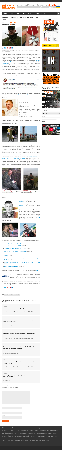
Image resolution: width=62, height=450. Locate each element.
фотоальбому (37, 199)
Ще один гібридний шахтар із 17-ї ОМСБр (12, 245)
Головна (5, 13)
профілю (32, 199)
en (12, 24)
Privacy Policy (9, 448)
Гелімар (9, 151)
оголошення (28, 71)
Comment (4, 390)
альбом (18, 94)
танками (37, 60)
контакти (22, 94)
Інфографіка (31, 13)
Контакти (16, 448)
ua (10, 24)
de (4, 24)
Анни (38, 217)
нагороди (17, 294)
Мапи (17, 13)
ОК (25, 204)
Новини (11, 13)
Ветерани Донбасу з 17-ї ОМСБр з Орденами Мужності (15, 243)
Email (3, 410)
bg (14, 24)
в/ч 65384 (12, 294)
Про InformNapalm (40, 13)
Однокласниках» (30, 94)
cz (8, 24)
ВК (25, 199)
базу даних (8, 435)
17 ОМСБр (7, 294)
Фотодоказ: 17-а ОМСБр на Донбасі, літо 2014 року (15, 248)
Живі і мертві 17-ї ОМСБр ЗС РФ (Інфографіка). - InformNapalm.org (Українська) (20, 308)
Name (3, 406)
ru (2, 24)
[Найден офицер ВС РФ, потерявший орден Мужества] (21, 84)
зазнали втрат (5, 63)
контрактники (19, 151)
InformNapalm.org (13, 276)
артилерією (9, 61)
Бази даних (23, 13)
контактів (21, 201)
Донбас (10, 22)
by (6, 24)
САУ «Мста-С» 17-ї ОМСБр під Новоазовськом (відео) (15, 251)
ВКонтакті (14, 94)
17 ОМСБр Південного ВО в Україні (11, 266)
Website (3, 415)
